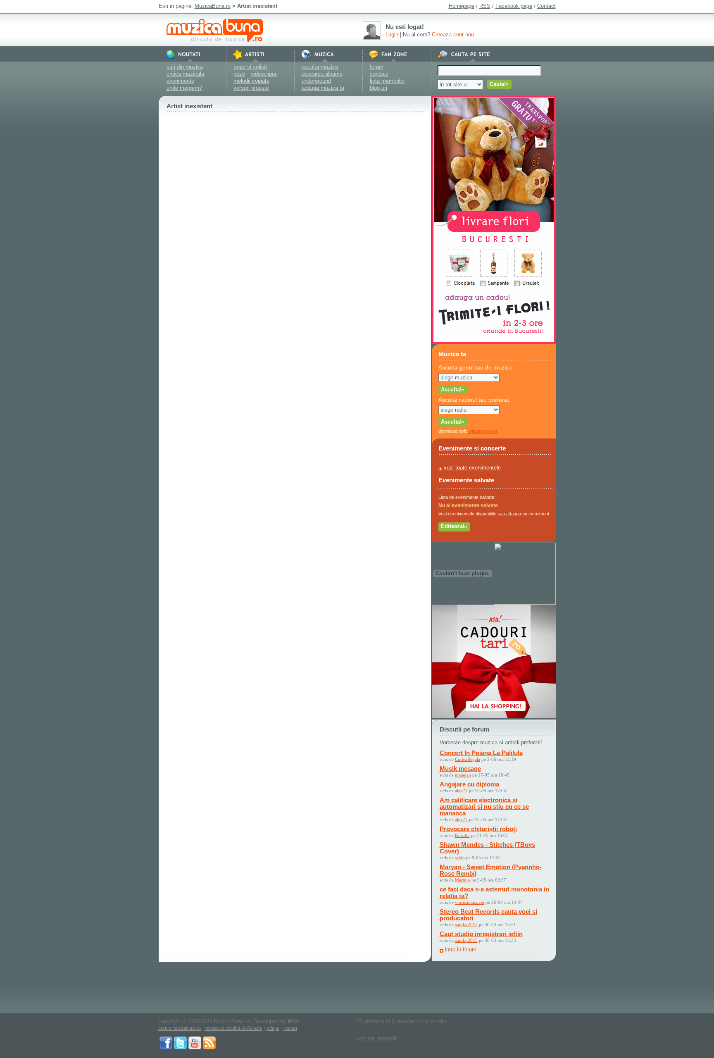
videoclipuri (264, 74)
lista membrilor (387, 81)
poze (239, 74)
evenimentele (461, 513)
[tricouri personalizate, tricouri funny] (525, 603)
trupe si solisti (250, 67)
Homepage (461, 6)
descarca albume (322, 74)
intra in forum (460, 949)
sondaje (379, 74)
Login (392, 34)
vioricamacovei (469, 902)
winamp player (483, 431)
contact (290, 1028)
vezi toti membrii (376, 1038)
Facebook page (513, 6)
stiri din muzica (185, 67)
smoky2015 (466, 924)
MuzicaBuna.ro (213, 6)
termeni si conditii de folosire (233, 1028)
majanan (463, 774)
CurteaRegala (467, 759)
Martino (462, 879)
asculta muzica (320, 67)
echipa (273, 1028)
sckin (460, 857)
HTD (293, 1022)
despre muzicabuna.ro (179, 1028)
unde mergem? (184, 88)
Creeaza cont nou (453, 34)
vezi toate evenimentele (472, 468)
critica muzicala (185, 74)
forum (376, 67)
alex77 (461, 790)
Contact (546, 6)
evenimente (180, 81)
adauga (513, 513)
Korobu (462, 835)
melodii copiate (251, 81)
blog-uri (378, 88)
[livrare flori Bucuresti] (494, 342)
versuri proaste (251, 88)
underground (316, 81)
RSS (484, 6)
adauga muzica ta (323, 88)
